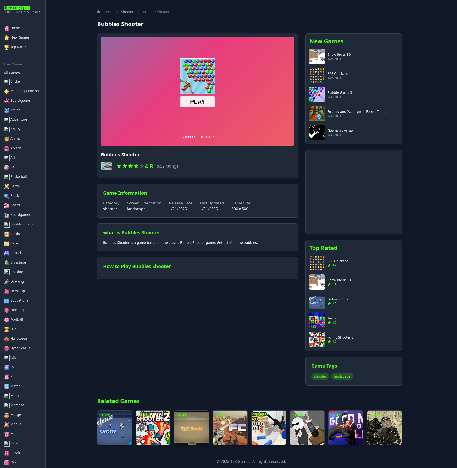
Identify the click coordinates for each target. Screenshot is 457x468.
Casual (15, 252)
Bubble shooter (22, 224)
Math (14, 395)
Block (14, 195)
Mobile (15, 424)
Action (15, 110)
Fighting (17, 310)
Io (12, 367)
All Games (12, 72)
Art (12, 157)
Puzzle (15, 452)
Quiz (14, 462)
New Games (20, 37)
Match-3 (17, 386)
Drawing (17, 281)
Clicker (15, 81)
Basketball (18, 176)
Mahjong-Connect (24, 91)
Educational (19, 300)
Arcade (16, 148)
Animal (16, 138)
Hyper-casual (20, 348)
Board (15, 205)
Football (16, 319)
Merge (15, 414)
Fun (13, 329)
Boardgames (20, 214)
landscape (342, 376)
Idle (13, 357)
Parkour (16, 443)
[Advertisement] (353, 189)
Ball (13, 167)
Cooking (16, 271)
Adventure (18, 119)
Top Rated (18, 47)
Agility (15, 129)
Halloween (18, 338)
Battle (15, 186)
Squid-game (20, 100)
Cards (15, 233)
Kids (13, 376)
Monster (17, 433)
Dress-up (17, 291)
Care (14, 243)
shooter (127, 12)
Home (15, 27)
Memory (17, 405)
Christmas (18, 262)
